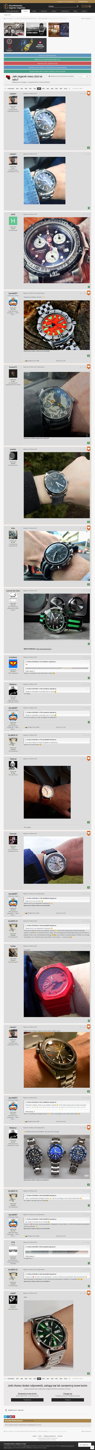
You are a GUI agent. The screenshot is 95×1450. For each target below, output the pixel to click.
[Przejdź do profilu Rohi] (13, 535)
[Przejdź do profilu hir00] (13, 221)
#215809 (88, 657)
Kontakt (60, 1436)
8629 (22, 88)
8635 (48, 88)
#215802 (88, 154)
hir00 (13, 214)
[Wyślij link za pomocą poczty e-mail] (11, 1416)
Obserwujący (79, 76)
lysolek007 (13, 293)
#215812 (88, 735)
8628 (17, 88)
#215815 (88, 894)
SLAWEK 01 (13, 735)
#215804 (84, 293)
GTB (13, 1242)
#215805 (84, 367)
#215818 (84, 1027)
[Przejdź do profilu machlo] (13, 456)
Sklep (75, 11)
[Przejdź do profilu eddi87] (13, 1300)
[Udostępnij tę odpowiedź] (80, 93)
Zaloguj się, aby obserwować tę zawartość (62, 76)
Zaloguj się (68, 1400)
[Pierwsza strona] (5, 88)
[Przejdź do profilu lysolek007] (13, 301)
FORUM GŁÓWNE (44, 82)
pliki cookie (26, 1446)
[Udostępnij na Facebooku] (8, 1416)
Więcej (84, 11)
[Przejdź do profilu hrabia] (13, 952)
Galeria (54, 11)
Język (34, 1436)
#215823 (88, 1242)
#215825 (84, 1293)
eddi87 (13, 1293)
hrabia (13, 946)
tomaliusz (13, 657)
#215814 (84, 834)
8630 (26, 88)
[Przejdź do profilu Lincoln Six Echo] (13, 597)
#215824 (88, 1270)
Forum (26, 11)
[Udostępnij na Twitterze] (5, 1416)
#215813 (84, 759)
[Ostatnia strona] (69, 88)
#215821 (88, 1191)
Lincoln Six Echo (13, 591)
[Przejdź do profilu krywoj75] (13, 373)
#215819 (88, 1098)
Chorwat (13, 834)
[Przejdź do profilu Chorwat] (13, 840)
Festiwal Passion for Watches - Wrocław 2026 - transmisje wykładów (47, 67)
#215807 (84, 528)
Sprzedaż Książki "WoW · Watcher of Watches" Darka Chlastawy (47, 71)
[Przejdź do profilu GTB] (13, 1251)
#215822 (88, 1215)
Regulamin (7, 15)
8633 (39, 88)
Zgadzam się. (86, 1445)
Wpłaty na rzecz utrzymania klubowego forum (47, 59)
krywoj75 (13, 367)
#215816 (88, 921)
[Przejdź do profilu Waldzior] (13, 691)
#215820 (84, 1128)
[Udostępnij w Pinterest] (13, 1416)
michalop (23, 82)
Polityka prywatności (50, 1436)
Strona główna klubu (12, 11)
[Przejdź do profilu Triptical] (13, 765)
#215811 (88, 708)
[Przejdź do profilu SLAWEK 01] (13, 741)
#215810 (88, 684)
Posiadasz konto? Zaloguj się (65, 1)
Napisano (30, 93)
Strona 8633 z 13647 (77, 88)
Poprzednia (11, 88)
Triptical (13, 759)
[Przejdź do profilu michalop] (8, 77)
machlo (13, 449)
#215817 (88, 946)
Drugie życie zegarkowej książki (47, 55)
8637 (56, 88)
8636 (52, 88)
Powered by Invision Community (47, 1440)
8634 (43, 88)
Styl (40, 1436)
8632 (35, 88)
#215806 (84, 449)
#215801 (84, 93)
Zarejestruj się (82, 1)
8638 (61, 88)
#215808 (88, 591)
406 (87, 76)
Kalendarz (44, 11)
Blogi (34, 11)
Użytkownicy (65, 11)
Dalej (65, 88)
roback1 (13, 94)
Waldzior (46, 661)
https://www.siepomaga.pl (43, 649)
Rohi (13, 528)
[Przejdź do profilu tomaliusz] (13, 664)
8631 (30, 88)
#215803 (88, 214)
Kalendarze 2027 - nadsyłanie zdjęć (47, 63)
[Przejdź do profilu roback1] (13, 100)
